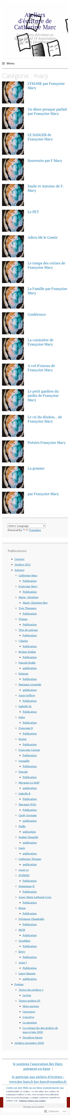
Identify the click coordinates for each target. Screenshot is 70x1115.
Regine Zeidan (27, 652)
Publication (30, 581)
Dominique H (26, 886)
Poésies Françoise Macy (47, 442)
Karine (23, 739)
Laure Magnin (27, 973)
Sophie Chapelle (28, 837)
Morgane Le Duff (29, 782)
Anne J (23, 962)
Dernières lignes (32, 1037)
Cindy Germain (28, 815)
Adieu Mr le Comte (43, 237)
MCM (22, 930)
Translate (35, 530)
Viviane (23, 619)
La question (30, 1022)
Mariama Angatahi (30, 684)
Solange (23, 673)
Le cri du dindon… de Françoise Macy (45, 419)
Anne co (24, 870)
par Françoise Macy (43, 493)
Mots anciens (31, 1006)
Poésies (18, 984)
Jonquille (24, 761)
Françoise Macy (28, 586)
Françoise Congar (29, 750)
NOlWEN (24, 875)
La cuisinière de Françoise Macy (41, 342)
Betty (22, 951)
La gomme (36, 468)
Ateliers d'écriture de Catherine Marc (35, 21)
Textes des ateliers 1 (31, 990)
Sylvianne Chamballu (31, 919)
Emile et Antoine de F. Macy (45, 188)
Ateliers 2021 (22, 564)
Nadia (22, 826)
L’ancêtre (28, 1017)
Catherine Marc (28, 575)
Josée (22, 848)
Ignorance (29, 1011)
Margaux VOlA (27, 804)
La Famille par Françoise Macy (47, 290)
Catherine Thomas (30, 859)
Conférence (37, 314)
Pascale (23, 772)
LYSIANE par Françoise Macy (46, 85)
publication (30, 668)
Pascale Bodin (27, 663)
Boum (22, 908)
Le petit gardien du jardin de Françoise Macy (43, 395)
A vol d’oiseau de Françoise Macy (41, 367)
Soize (22, 717)
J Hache (23, 641)
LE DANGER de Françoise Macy (40, 136)
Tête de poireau (28, 630)
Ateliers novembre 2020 (29, 1043)
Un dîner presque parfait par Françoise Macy (47, 111)
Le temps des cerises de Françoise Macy (46, 265)
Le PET (33, 211)
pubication (29, 832)
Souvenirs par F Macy (45, 160)
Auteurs (19, 570)
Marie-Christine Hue (35, 603)
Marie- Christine (28, 597)
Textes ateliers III (29, 1001)
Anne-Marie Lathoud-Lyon (35, 897)
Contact (19, 559)
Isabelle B (24, 793)
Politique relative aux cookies (32, 1100)
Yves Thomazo (27, 608)
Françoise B (26, 728)
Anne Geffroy (27, 695)
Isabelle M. (25, 706)
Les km (27, 995)
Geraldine (24, 941)
